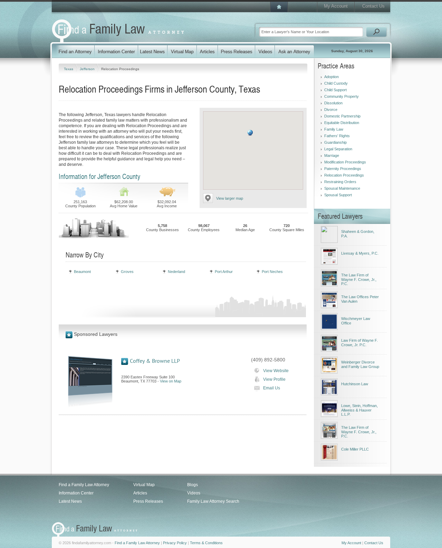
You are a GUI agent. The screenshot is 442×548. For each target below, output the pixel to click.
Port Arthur (224, 272)
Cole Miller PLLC (355, 449)
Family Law (333, 129)
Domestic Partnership (342, 116)
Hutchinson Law (354, 384)
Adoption (331, 77)
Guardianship (335, 142)
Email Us (271, 388)
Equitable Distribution (341, 123)
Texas (69, 69)
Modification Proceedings (345, 162)
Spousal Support (338, 195)
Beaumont (82, 272)
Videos (193, 493)
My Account (336, 6)
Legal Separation (338, 149)
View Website (276, 370)
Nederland (176, 272)
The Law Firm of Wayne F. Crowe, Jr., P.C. (358, 279)
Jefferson (88, 69)
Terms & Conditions (206, 543)
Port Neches (272, 272)
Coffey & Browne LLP (155, 361)
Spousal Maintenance (342, 188)
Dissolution (333, 103)
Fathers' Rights (337, 136)
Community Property (341, 96)
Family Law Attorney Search (213, 501)
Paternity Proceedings (342, 169)
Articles (140, 493)
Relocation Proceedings (344, 175)
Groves (127, 272)
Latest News (70, 501)
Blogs (192, 484)
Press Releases (148, 501)
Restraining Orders (340, 182)
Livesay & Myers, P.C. (359, 253)
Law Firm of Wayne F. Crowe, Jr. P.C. (359, 342)
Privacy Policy (175, 543)
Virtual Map (144, 484)
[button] (250, 133)
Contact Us (373, 6)
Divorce (330, 109)
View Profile (274, 379)
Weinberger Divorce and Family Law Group (360, 364)
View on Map (170, 381)
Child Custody (336, 83)
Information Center (76, 493)
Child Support (335, 90)
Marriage (331, 155)
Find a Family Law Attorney (84, 484)
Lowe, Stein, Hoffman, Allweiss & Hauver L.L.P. (359, 410)
